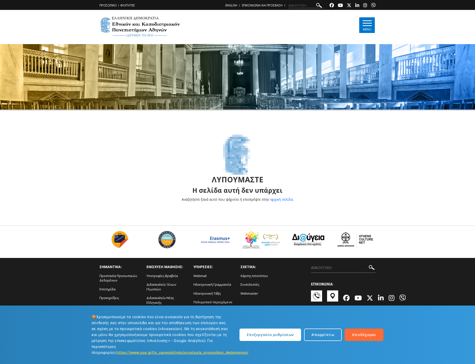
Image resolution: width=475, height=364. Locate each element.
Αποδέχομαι (364, 334)
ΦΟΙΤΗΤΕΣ (127, 5)
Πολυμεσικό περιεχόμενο (212, 302)
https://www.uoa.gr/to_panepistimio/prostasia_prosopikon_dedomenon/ (182, 352)
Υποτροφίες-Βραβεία (162, 276)
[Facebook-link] (332, 6)
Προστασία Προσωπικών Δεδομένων (118, 278)
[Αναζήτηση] (319, 6)
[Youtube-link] (340, 6)
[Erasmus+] (214, 241)
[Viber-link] (373, 6)
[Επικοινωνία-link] (316, 298)
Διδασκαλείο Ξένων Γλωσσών (161, 286)
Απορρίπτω (322, 334)
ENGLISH (231, 5)
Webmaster (249, 293)
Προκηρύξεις (109, 298)
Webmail (200, 276)
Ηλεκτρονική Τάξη (207, 293)
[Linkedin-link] (357, 6)
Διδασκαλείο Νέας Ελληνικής (160, 300)
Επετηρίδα (107, 289)
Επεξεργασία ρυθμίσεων (270, 334)
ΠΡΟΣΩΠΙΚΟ (108, 5)
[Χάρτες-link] (332, 298)
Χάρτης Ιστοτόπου (254, 276)
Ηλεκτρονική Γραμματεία (212, 284)
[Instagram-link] (365, 6)
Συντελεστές (249, 284)
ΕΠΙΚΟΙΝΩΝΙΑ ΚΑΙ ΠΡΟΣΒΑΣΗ (262, 5)
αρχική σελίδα (281, 199)
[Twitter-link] (349, 6)
